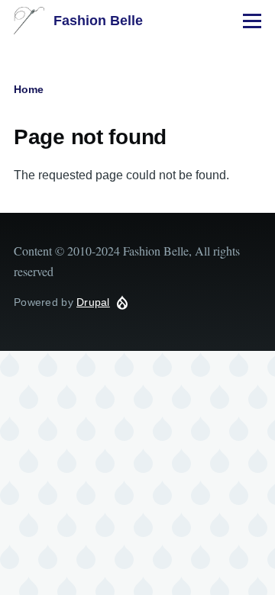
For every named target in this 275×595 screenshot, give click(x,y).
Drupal (93, 302)
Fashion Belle (98, 20)
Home (29, 89)
